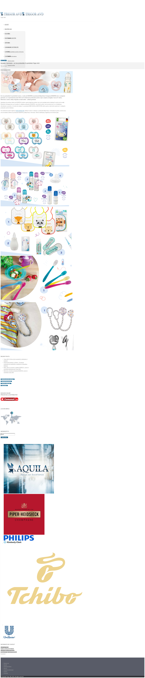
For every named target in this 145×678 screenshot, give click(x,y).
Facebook (3, 653)
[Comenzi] (9, 400)
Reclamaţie (4, 385)
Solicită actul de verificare (8, 379)
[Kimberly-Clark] (12, 543)
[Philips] (19, 540)
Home (5, 68)
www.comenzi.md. (20, 110)
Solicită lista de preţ (6, 381)
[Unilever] (9, 637)
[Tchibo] (44, 625)
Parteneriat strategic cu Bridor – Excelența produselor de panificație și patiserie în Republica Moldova (15, 364)
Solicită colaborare (6, 383)
